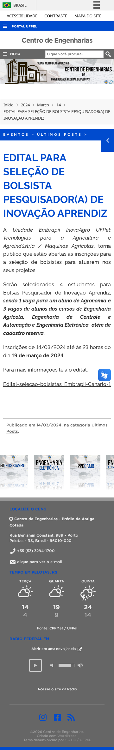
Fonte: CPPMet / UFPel (57, 628)
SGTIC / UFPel (77, 740)
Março (43, 105)
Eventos (16, 134)
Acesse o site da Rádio (57, 689)
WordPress (67, 736)
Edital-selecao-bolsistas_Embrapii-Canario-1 (57, 383)
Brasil (13, 5)
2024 (25, 105)
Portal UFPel (24, 26)
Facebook (57, 717)
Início (8, 105)
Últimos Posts (59, 134)
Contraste (56, 16)
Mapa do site (87, 16)
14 (58, 105)
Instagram (43, 717)
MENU (14, 54)
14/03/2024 (48, 425)
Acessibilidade (22, 16)
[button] (35, 665)
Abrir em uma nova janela (54, 649)
